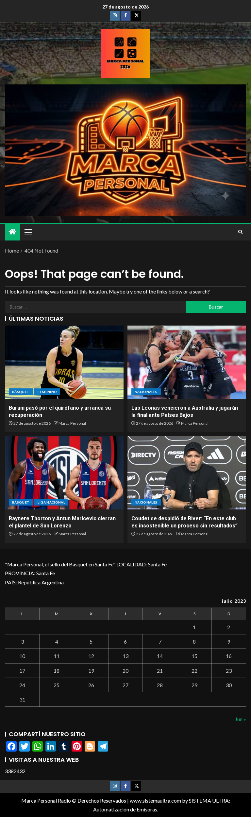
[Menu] (27, 232)
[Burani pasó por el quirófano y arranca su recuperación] (64, 362)
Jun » (240, 719)
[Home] (12, 232)
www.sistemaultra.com (155, 800)
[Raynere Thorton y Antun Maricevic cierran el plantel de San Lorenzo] (64, 472)
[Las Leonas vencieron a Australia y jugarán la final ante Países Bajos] (186, 362)
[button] (27, 232)
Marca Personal (72, 423)
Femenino (47, 392)
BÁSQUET (20, 392)
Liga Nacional (51, 502)
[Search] (240, 232)
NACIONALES (146, 392)
